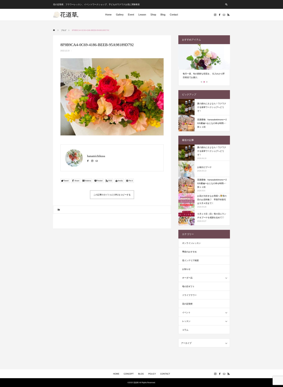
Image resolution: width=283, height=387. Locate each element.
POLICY (152, 374)
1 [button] (202, 82)
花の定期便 (187, 304)
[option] (204, 62)
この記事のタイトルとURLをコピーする (112, 195)
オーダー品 (187, 278)
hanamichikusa (96, 156)
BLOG (141, 374)
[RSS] (228, 15)
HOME (116, 374)
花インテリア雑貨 (190, 260)
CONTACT (165, 374)
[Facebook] (219, 15)
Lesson (142, 14)
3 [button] (207, 82)
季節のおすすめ (189, 252)
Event (131, 14)
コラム (185, 330)
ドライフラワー (189, 295)
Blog (163, 14)
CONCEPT (129, 374)
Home (108, 14)
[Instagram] (215, 15)
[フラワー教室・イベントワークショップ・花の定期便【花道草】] (66, 14)
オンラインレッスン (191, 243)
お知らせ (186, 269)
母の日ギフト (188, 286)
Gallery (120, 14)
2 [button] (204, 82)
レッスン (186, 321)
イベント (186, 312)
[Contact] (224, 15)
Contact (174, 14)
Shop (153, 14)
